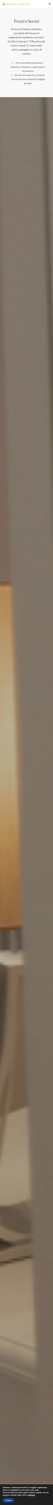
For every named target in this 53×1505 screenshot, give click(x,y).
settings (31, 1495)
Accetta (8, 1500)
